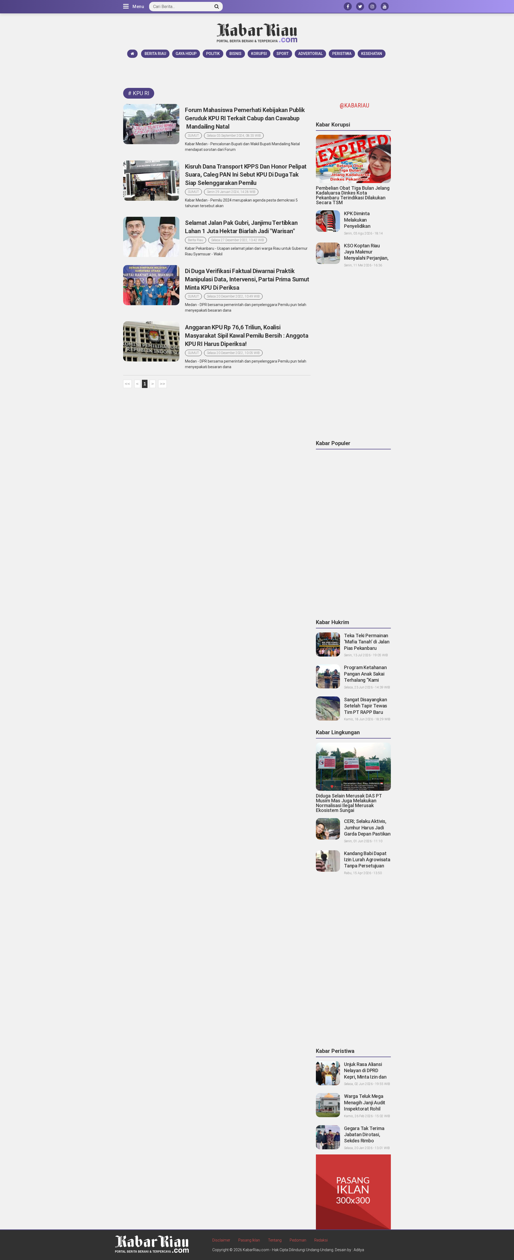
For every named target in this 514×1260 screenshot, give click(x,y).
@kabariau (354, 105)
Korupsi (259, 53)
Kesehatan (371, 53)
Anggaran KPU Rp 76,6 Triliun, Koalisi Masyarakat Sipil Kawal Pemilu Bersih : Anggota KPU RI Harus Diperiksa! (246, 335)
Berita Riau (155, 53)
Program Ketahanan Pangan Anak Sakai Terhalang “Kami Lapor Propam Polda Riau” (365, 680)
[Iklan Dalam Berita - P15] (353, 1192)
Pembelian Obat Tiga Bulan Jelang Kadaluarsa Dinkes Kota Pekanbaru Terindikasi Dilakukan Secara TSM (353, 195)
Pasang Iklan (249, 1240)
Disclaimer (221, 1240)
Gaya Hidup (186, 53)
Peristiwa (342, 53)
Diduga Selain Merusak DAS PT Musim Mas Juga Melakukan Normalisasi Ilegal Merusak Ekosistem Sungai (349, 803)
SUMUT (193, 135)
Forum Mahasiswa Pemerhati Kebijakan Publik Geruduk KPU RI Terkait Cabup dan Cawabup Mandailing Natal (245, 118)
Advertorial (310, 53)
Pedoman (298, 1240)
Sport (283, 53)
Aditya (359, 1250)
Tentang (275, 1240)
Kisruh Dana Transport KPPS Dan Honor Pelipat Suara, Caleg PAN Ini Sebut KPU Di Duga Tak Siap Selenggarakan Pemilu (246, 175)
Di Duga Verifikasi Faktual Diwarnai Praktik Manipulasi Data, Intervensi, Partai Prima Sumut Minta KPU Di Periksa (247, 279)
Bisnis (235, 53)
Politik (213, 53)
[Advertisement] (257, 73)
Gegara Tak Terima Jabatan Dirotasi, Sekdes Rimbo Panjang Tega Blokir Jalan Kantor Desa (365, 1140)
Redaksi (321, 1240)
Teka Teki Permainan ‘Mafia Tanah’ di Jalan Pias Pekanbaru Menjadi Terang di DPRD (367, 648)
